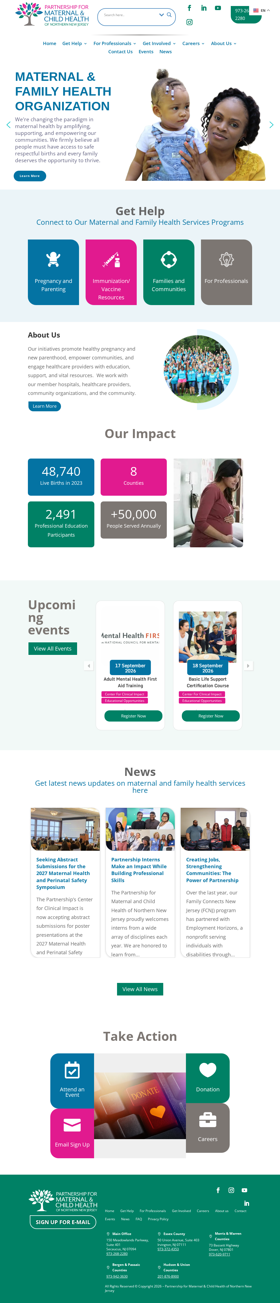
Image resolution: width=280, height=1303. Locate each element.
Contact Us (120, 52)
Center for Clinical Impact (124, 694)
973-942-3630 (117, 1276)
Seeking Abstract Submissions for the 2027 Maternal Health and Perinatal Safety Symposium (63, 873)
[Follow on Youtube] (218, 8)
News (165, 52)
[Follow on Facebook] (189, 8)
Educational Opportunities (124, 700)
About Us (221, 44)
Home (49, 44)
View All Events (53, 648)
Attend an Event (72, 1092)
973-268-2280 (244, 14)
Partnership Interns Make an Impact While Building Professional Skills (139, 870)
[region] (140, 125)
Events (146, 52)
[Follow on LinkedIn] (204, 8)
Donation (208, 1089)
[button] (8, 124)
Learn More (45, 406)
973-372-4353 (168, 1249)
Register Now (133, 716)
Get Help (72, 44)
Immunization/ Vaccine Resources (111, 289)
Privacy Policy (158, 1219)
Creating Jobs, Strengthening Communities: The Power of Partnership (212, 870)
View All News (140, 989)
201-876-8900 (168, 1276)
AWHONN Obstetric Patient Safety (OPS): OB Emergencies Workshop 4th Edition (208, 688)
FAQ (139, 1219)
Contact (240, 1211)
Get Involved (157, 44)
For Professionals (112, 44)
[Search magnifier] (169, 15)
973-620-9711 (219, 1254)
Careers (191, 44)
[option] (130, 665)
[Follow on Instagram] (189, 22)
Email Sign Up (72, 1144)
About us (222, 1211)
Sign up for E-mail (63, 1222)
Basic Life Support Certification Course (130, 682)
